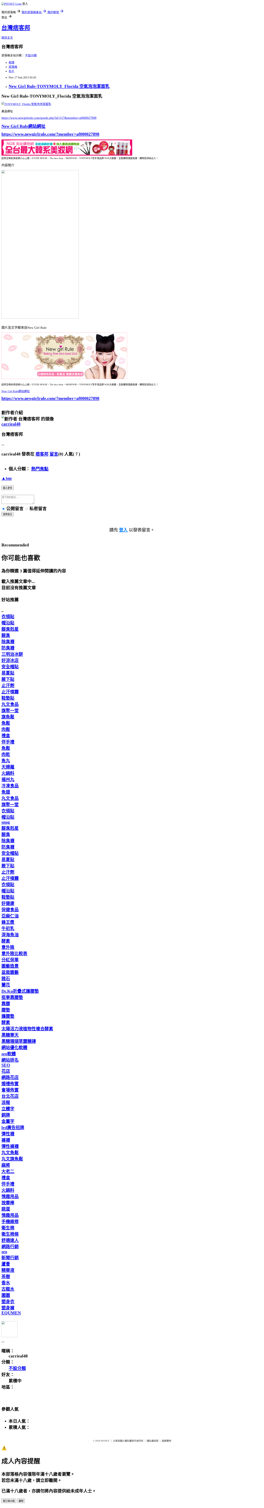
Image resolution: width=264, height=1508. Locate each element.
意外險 (7, 947)
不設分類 (31, 55)
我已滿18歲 (9, 1501)
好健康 (7, 903)
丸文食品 (10, 704)
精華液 (7, 1270)
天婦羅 (7, 767)
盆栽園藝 (10, 972)
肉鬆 (5, 729)
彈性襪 (7, 1133)
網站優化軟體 (14, 1047)
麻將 (5, 1165)
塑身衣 (7, 1301)
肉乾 (5, 754)
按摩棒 (7, 1202)
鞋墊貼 (7, 698)
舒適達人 (10, 1240)
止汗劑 (7, 685)
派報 (5, 1102)
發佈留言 (7, 514)
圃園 (5, 1295)
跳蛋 (5, 1209)
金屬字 (7, 1121)
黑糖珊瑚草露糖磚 (18, 1041)
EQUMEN (11, 1313)
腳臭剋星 (10, 629)
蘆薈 (5, 1264)
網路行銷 (10, 1246)
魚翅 (5, 792)
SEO (5, 1065)
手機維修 (10, 1221)
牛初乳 (7, 928)
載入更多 (7, 488)
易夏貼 (7, 673)
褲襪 (5, 1140)
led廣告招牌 (12, 1127)
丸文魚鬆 (10, 1152)
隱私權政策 (152, 1440)
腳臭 (5, 635)
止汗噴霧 (10, 691)
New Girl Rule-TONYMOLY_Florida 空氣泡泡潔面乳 (59, 86)
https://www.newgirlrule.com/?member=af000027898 (50, 134)
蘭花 (5, 985)
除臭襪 (7, 641)
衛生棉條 (10, 1234)
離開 (21, 1501)
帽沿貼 (7, 623)
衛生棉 (7, 1227)
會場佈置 (10, 1090)
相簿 (11, 62)
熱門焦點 (39, 469)
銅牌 (5, 1115)
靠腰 (5, 1003)
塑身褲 (7, 1308)
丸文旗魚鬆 (12, 1159)
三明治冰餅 (12, 654)
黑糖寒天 (10, 1035)
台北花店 (10, 1096)
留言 (54, 454)
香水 (5, 1282)
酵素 (5, 941)
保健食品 (10, 909)
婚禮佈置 (10, 1083)
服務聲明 (166, 1440)
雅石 (5, 978)
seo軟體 (8, 1053)
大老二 (7, 1171)
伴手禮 (7, 742)
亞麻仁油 (10, 916)
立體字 (7, 1108)
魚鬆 (5, 723)
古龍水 (7, 1289)
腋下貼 (7, 679)
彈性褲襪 (10, 1146)
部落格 (13, 66)
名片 (11, 71)
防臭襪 (7, 648)
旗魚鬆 (7, 717)
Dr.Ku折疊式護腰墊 (20, 991)
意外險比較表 (14, 953)
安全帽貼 (10, 666)
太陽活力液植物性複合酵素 (27, 1028)
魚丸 (5, 760)
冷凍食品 (10, 785)
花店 (5, 1071)
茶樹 (5, 1276)
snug (5, 822)
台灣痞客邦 (15, 28)
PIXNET (105, 1440)
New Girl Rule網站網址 (23, 126)
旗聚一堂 (10, 710)
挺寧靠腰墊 (12, 997)
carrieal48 (10, 424)
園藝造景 (10, 966)
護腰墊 (7, 1016)
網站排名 (10, 1060)
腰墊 (5, 1010)
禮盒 (5, 735)
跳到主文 (7, 37)
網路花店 (10, 1077)
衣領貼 (7, 616)
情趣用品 (10, 1196)
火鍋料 (7, 773)
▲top (6, 478)
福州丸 (7, 779)
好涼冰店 (10, 660)
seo (4, 1251)
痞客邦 (42, 454)
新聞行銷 (10, 1257)
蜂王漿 (7, 922)
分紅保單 (10, 959)
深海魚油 (10, 934)
